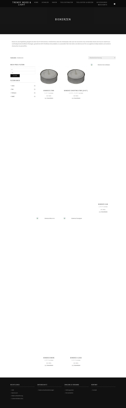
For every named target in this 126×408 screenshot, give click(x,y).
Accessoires (102, 2)
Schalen (45, 2)
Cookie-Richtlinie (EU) (17, 398)
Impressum (14, 393)
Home (36, 2)
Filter (15, 75)
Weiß (13, 96)
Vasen (54, 2)
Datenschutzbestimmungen (46, 390)
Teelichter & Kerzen (84, 2)
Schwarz (14, 93)
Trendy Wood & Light (21, 3)
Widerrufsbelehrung (17, 396)
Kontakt (94, 390)
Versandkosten (50, 98)
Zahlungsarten (69, 390)
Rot (12, 89)
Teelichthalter (66, 2)
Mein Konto (102, 5)
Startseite (13, 58)
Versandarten (69, 393)
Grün (13, 85)
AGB (12, 390)
